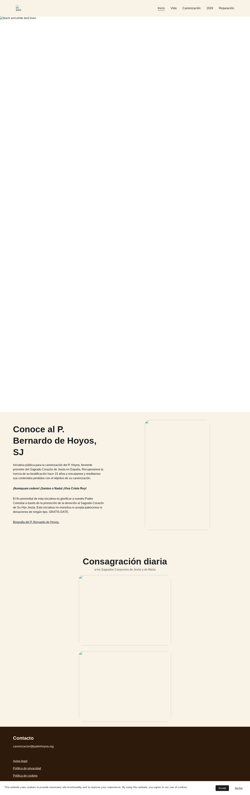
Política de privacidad (27, 768)
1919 (209, 8)
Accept (222, 788)
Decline (239, 788)
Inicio (161, 8)
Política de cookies (25, 775)
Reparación (226, 8)
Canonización (191, 8)
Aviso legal (20, 761)
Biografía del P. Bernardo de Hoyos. (36, 522)
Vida (174, 8)
